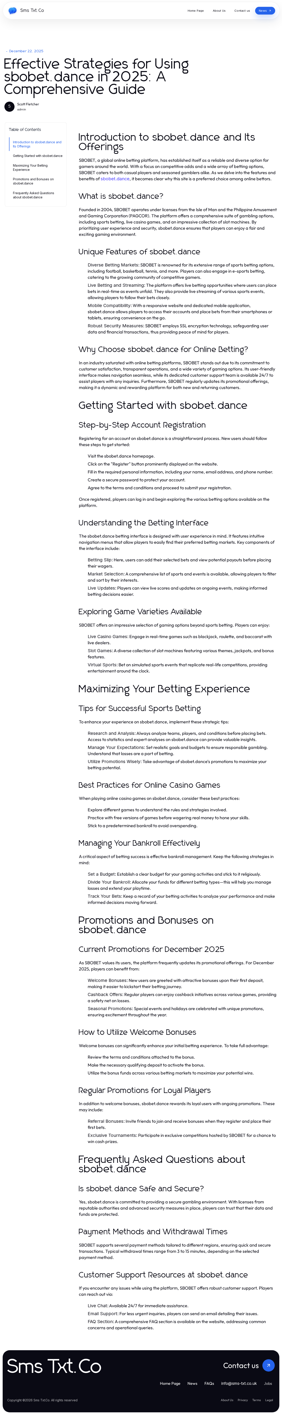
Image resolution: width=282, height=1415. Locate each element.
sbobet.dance (115, 178)
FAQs (209, 1383)
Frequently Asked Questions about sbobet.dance (33, 195)
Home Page (170, 1383)
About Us (227, 1400)
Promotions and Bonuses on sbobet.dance (33, 181)
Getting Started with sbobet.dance (38, 156)
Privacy (243, 1400)
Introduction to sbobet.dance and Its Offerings (37, 144)
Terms (256, 1400)
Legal (269, 1400)
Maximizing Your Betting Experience (30, 167)
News (192, 1383)
